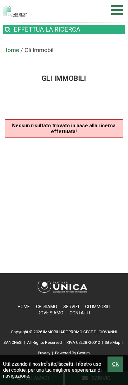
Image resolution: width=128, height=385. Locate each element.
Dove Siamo (50, 312)
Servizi (71, 306)
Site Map (113, 342)
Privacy (44, 353)
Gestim (83, 353)
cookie (18, 370)
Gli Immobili (97, 306)
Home (24, 306)
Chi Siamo (46, 306)
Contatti (80, 312)
